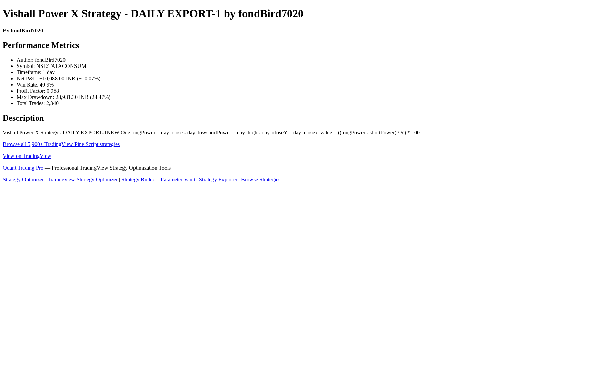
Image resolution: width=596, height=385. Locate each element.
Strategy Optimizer (23, 179)
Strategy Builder (139, 179)
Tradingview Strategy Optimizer (83, 179)
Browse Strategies (260, 179)
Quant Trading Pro (23, 168)
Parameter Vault (178, 179)
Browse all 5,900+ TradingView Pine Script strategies (61, 144)
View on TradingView (27, 156)
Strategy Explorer (218, 179)
